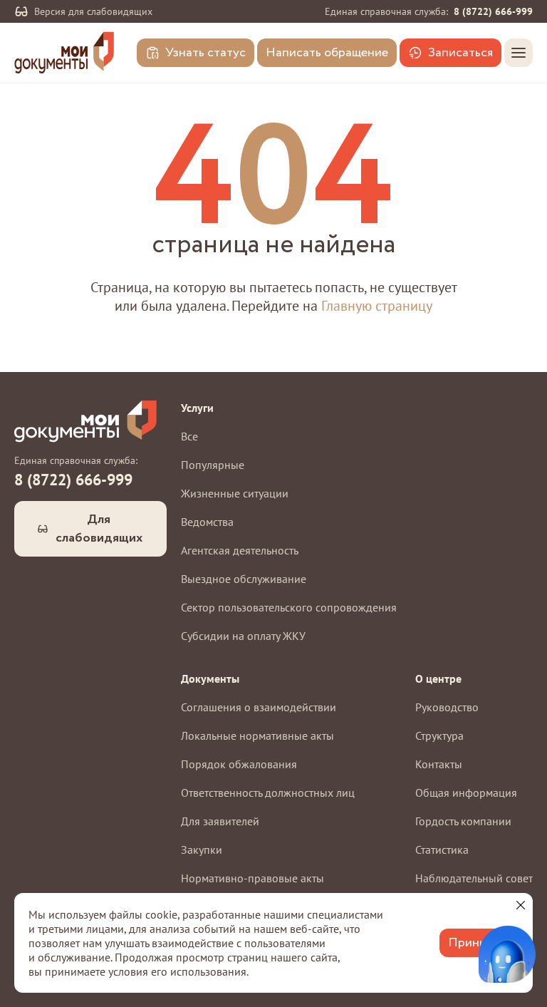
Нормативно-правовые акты (252, 878)
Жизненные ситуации (234, 493)
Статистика (442, 849)
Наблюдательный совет (474, 878)
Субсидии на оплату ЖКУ (243, 636)
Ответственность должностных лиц (268, 792)
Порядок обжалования (239, 764)
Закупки (201, 849)
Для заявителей (220, 821)
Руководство (447, 707)
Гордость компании (463, 821)
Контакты (438, 764)
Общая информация (466, 792)
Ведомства (207, 522)
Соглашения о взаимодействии (258, 707)
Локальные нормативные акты (257, 735)
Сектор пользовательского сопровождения (289, 607)
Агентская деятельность (239, 550)
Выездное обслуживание (243, 579)
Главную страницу (376, 305)
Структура (439, 735)
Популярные (212, 465)
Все (189, 436)
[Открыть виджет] (507, 954)
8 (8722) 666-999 (493, 11)
